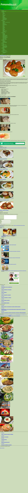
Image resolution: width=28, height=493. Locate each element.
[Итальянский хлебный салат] (6, 431)
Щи (3, 14)
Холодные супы (5, 18)
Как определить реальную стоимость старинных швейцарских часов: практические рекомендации (13, 270)
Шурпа (3, 16)
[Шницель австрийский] (6, 385)
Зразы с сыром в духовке (4, 210)
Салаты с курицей (5, 35)
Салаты (2, 32)
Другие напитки (5, 50)
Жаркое (4, 26)
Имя (0, 220)
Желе (3, 43)
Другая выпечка (5, 42)
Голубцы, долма (5, 24)
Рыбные (4, 21)
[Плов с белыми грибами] (6, 377)
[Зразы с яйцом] (6, 188)
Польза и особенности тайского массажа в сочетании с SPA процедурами (10, 257)
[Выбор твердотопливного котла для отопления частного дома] (5, 408)
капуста (7, 314)
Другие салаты (4, 39)
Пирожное (4, 40)
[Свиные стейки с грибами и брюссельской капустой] (6, 362)
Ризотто (4, 25)
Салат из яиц (4, 38)
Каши (3, 28)
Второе (2, 20)
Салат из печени (5, 37)
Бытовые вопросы (5, 51)
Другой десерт (4, 44)
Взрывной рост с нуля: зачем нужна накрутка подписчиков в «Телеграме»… (11, 251)
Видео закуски (4, 47)
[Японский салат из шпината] (6, 339)
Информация (4, 52)
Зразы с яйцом (2, 189)
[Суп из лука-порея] (6, 423)
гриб (3, 314)
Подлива (4, 31)
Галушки (4, 29)
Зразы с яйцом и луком (4, 169)
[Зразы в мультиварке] (6, 157)
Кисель (3, 48)
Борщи (3, 13)
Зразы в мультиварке (3, 158)
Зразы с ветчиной (3, 236)
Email (1, 221)
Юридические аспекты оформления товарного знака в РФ (8, 264)
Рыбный (4, 34)
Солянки (4, 15)
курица (19, 314)
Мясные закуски (5, 45)
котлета (11, 314)
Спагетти (4, 27)
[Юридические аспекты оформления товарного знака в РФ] (5, 263)
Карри (3, 30)
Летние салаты (5, 36)
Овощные (4, 23)
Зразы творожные (3, 179)
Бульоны (4, 17)
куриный (17, 314)
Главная (1, 55)
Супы (3, 12)
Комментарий (2, 219)
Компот (4, 49)
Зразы (5, 55)
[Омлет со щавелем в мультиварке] (6, 400)
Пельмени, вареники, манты (6, 22)
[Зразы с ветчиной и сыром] (6, 198)
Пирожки (4, 41)
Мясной (4, 33)
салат (9, 315)
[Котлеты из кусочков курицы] (6, 324)
